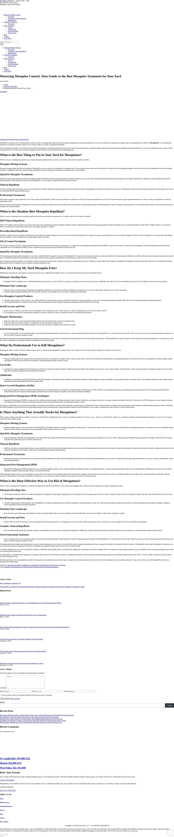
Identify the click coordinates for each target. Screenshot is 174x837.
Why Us (2, 810)
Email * (34, 691)
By (41, 565)
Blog (1, 814)
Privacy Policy (4, 821)
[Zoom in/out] (7, 834)
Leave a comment (59, 565)
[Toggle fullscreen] (5, 834)
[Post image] (5, 601)
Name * (2, 691)
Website (66, 691)
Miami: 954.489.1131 (11, 763)
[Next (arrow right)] (3, 836)
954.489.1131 (4, 1)
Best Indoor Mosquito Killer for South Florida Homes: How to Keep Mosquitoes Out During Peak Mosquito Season (37, 715)
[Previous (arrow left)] (1, 836)
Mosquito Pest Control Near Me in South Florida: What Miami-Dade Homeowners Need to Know (31, 719)
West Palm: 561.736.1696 (13, 767)
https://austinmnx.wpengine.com (10, 583)
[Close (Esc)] (1, 834)
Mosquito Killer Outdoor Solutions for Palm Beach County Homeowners (23, 615)
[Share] (3, 834)
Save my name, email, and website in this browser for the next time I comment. (27, 695)
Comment (3, 688)
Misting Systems (4, 802)
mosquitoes (25, 139)
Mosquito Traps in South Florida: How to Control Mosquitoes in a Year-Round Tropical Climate (30, 603)
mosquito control (9, 567)
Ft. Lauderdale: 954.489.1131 (15, 758)
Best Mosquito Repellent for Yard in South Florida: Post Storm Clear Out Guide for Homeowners (31, 722)
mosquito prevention (6, 139)
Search (2, 702)
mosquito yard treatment (43, 567)
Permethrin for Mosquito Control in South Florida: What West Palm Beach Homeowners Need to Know (33, 721)
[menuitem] (12, 15)
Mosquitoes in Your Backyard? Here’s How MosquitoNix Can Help (21, 663)
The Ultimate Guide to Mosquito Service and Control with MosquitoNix (23, 651)
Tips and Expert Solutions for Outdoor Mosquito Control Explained (21, 639)
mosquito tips (17, 139)
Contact (2, 818)
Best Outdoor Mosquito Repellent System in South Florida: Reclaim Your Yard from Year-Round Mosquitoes (34, 627)
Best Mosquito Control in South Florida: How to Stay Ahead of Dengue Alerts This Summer (29, 717)
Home (1, 798)
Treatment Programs (6, 806)
